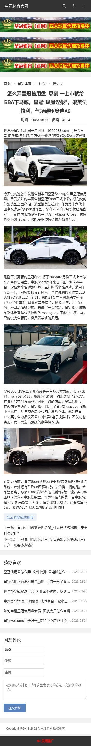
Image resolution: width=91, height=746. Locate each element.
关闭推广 (47, 741)
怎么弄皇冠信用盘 (20, 517)
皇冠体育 (24, 83)
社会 (42, 83)
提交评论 (14, 708)
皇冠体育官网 (16, 6)
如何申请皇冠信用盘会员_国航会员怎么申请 (37, 610)
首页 (7, 83)
